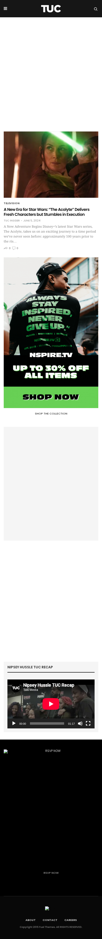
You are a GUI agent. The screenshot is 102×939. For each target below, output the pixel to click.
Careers (70, 920)
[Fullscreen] (88, 723)
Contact (50, 920)
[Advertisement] (51, 71)
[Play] (13, 723)
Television (12, 203)
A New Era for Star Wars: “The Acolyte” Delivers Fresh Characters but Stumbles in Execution (46, 212)
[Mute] (80, 723)
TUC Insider (12, 220)
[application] (51, 703)
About (31, 920)
